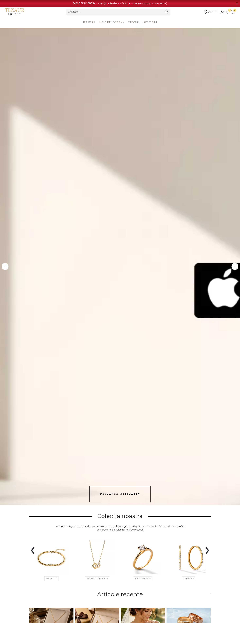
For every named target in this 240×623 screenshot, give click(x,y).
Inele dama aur (143, 578)
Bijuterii (89, 22)
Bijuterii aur (51, 578)
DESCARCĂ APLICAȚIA (120, 494)
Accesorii (150, 22)
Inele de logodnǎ (111, 22)
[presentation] (32, 548)
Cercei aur (189, 578)
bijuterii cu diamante (146, 526)
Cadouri (134, 22)
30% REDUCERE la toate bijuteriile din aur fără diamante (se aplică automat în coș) (120, 3)
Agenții (212, 12)
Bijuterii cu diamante (97, 578)
